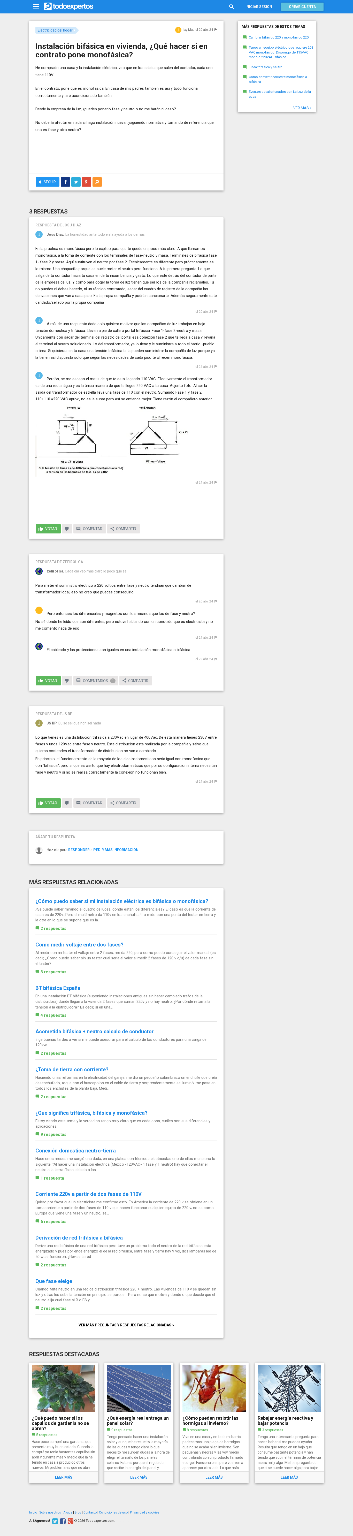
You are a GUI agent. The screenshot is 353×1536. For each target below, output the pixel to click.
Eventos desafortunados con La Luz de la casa (280, 94)
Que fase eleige (53, 1281)
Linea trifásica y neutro (265, 67)
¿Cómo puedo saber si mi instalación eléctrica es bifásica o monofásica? (121, 901)
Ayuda (67, 1512)
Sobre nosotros (50, 1512)
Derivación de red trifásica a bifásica (79, 1238)
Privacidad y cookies (144, 1512)
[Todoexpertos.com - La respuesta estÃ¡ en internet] (68, 6)
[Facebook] (62, 1521)
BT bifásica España (57, 988)
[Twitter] (54, 1521)
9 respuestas (53, 1134)
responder (79, 850)
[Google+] (69, 1521)
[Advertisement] (126, 155)
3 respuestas (53, 971)
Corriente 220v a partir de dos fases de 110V (88, 1194)
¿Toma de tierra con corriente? (72, 1069)
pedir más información (116, 850)
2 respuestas (53, 928)
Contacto (90, 1512)
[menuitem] (65, 182)
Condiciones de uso (113, 1512)
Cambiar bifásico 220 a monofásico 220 (279, 37)
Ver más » (302, 108)
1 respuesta (52, 1178)
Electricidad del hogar (55, 30)
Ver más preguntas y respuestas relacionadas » (126, 1325)
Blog (78, 1512)
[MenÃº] (36, 6)
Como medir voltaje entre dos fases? (79, 945)
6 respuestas (53, 1221)
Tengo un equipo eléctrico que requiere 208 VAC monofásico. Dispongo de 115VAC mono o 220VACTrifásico (281, 52)
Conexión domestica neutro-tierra (75, 1151)
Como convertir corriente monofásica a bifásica (278, 79)
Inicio (33, 1512)
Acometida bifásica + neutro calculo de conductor (94, 1031)
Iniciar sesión (258, 7)
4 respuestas (53, 1015)
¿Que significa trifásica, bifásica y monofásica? (91, 1113)
